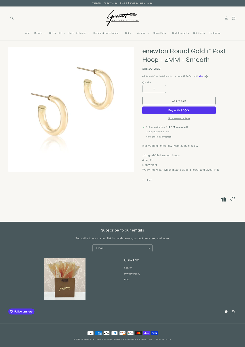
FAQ (126, 279)
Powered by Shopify (111, 339)
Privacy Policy (132, 273)
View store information (159, 136)
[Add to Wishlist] (232, 199)
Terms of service (163, 339)
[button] (12, 18)
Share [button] (149, 180)
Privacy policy (145, 339)
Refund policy (129, 339)
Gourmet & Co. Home (91, 339)
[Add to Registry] (223, 199)
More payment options (179, 118)
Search (128, 267)
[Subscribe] (148, 248)
